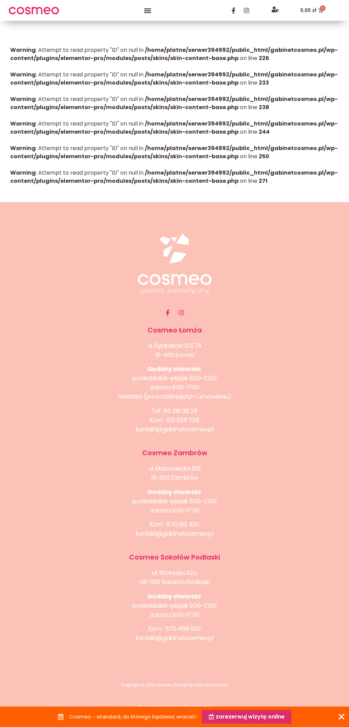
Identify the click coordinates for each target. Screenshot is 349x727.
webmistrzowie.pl (211, 684)
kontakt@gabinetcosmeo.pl (174, 429)
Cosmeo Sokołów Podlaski (174, 557)
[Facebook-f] (233, 11)
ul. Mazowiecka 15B (174, 468)
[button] (147, 10)
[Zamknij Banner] (341, 717)
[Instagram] (246, 11)
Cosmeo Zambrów (174, 453)
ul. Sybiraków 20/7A (175, 345)
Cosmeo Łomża (175, 330)
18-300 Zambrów (174, 477)
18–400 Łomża (174, 355)
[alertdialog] (174, 717)
